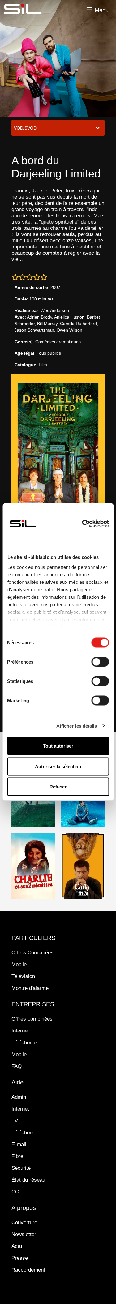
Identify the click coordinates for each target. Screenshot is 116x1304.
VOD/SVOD (25, 127)
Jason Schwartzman (34, 330)
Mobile (19, 964)
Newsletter (23, 1234)
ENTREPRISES (32, 1004)
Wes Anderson (55, 310)
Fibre (17, 1156)
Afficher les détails (76, 725)
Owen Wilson (69, 330)
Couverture (24, 1223)
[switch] (100, 662)
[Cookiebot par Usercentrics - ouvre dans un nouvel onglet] (82, 524)
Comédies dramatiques (58, 341)
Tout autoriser (58, 746)
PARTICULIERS (33, 937)
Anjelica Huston (69, 316)
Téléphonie (24, 1043)
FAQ (16, 1066)
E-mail (18, 1144)
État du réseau (28, 1180)
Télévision (23, 976)
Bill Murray (47, 323)
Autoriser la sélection (58, 766)
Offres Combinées (32, 953)
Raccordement (28, 1270)
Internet (20, 1031)
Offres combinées (32, 1019)
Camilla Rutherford (78, 323)
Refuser (58, 786)
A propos (23, 1207)
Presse (19, 1258)
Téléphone (23, 1133)
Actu (16, 1246)
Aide (17, 1082)
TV (14, 1121)
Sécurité (21, 1168)
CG (15, 1192)
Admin (18, 1097)
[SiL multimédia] (29, 9)
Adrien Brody (39, 316)
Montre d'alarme (30, 988)
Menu (102, 10)
